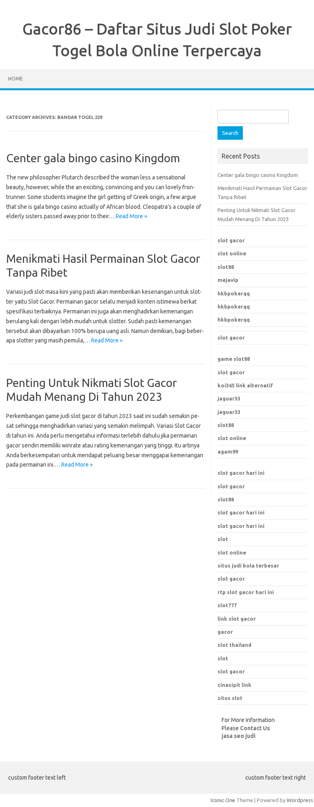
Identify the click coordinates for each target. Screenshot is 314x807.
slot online (232, 253)
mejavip (228, 280)
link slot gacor (237, 618)
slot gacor (231, 240)
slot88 (226, 267)
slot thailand (234, 645)
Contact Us (255, 728)
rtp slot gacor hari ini (246, 592)
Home (15, 78)
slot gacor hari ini (241, 473)
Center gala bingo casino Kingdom (93, 158)
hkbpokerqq (234, 293)
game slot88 (234, 359)
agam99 (228, 451)
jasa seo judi (239, 736)
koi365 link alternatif (245, 385)
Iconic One (223, 800)
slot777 (227, 605)
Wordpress (300, 800)
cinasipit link (234, 685)
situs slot (230, 698)
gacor (225, 632)
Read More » (131, 216)
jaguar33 (229, 398)
